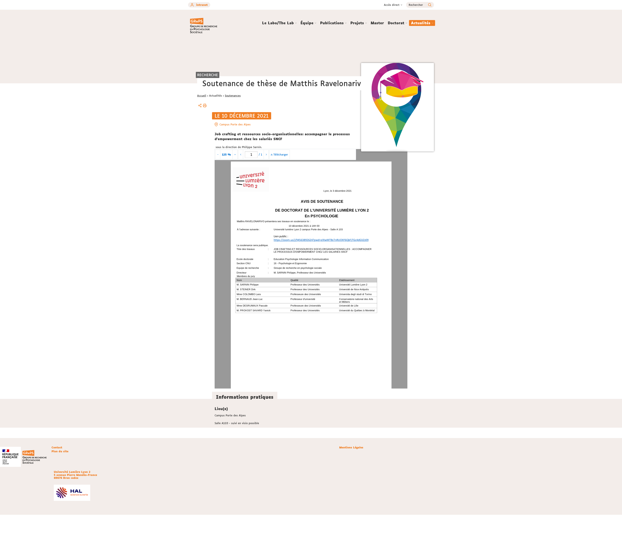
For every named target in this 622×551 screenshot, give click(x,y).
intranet (202, 4)
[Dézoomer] (217, 154)
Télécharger (280, 154)
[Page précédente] (240, 154)
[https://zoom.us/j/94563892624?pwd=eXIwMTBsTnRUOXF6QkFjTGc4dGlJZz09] (320, 240)
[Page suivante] (266, 154)
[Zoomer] (235, 154)
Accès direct (391, 4)
